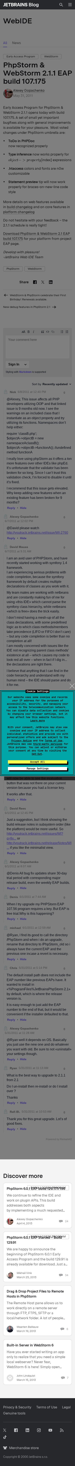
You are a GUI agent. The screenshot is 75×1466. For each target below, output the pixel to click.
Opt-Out (37, 754)
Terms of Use (53, 740)
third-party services (47, 744)
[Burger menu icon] (70, 4)
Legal (66, 1407)
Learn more (37, 720)
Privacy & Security (17, 1407)
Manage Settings (38, 768)
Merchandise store (23, 1448)
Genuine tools (14, 1413)
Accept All (37, 762)
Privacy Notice (21, 740)
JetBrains (35, 1456)
